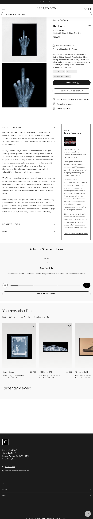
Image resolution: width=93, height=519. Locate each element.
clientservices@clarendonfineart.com (17, 470)
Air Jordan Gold (81, 372)
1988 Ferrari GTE (45, 372)
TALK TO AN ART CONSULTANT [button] (72, 91)
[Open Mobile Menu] (3, 8)
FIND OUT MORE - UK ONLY (46, 294)
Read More (68, 67)
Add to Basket (70, 83)
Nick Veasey (58, 30)
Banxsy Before (8, 372)
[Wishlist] (85, 9)
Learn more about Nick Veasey (76, 234)
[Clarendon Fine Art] (46, 442)
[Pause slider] (5, 285)
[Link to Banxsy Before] (19, 346)
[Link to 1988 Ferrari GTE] (55, 346)
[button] (90, 26)
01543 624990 (10, 467)
